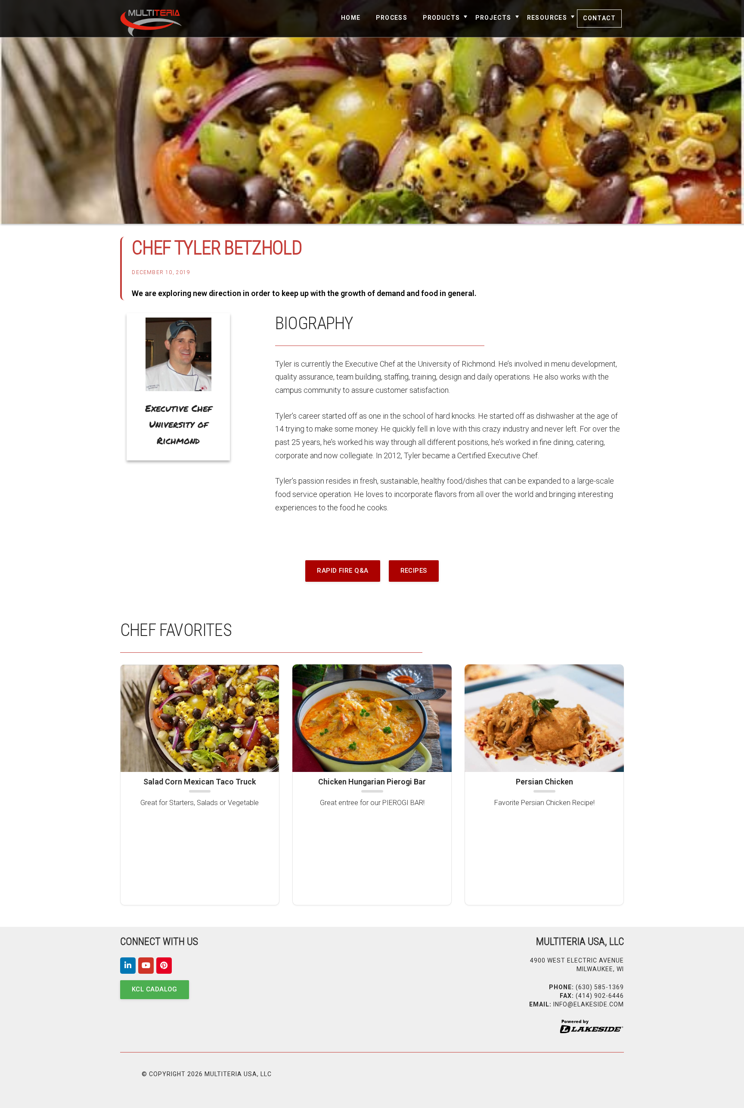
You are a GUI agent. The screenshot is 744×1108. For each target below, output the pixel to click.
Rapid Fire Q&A (342, 570)
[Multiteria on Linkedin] (128, 965)
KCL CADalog (154, 989)
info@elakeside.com (588, 1004)
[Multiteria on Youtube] (146, 965)
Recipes (413, 570)
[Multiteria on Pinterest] (164, 965)
